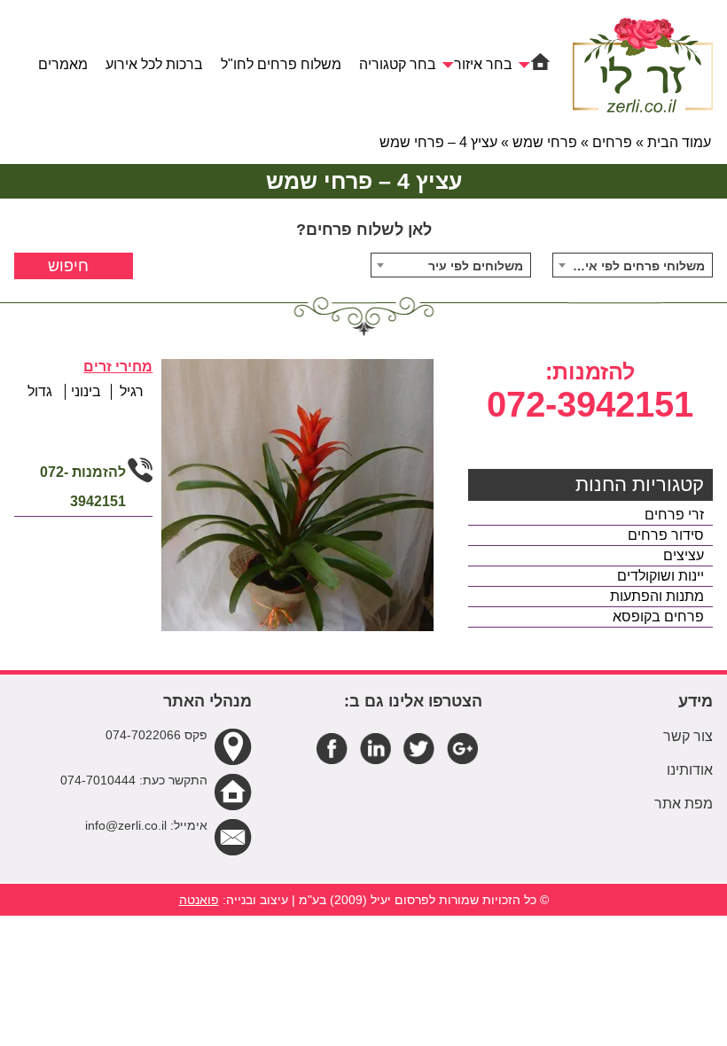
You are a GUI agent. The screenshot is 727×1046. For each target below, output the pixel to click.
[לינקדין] (375, 747)
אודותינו (690, 769)
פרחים (612, 142)
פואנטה (199, 900)
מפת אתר (683, 803)
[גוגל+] (462, 747)
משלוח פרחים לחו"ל (281, 64)
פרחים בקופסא (658, 616)
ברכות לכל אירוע (154, 64)
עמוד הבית (679, 142)
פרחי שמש (544, 142)
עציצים (683, 555)
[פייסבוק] (332, 747)
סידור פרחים (666, 535)
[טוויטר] (419, 747)
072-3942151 (590, 404)
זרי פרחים (674, 514)
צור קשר (688, 736)
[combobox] (632, 265)
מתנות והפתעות (657, 596)
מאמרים (63, 64)
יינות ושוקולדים (660, 575)
